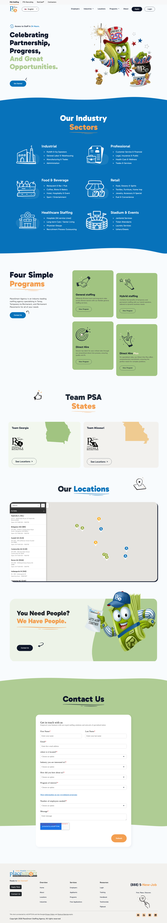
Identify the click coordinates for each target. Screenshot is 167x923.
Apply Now (15, 887)
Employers (75, 9)
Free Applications (76, 902)
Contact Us (18, 315)
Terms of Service (63, 914)
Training (102, 892)
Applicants (73, 892)
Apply (137, 9)
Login (150, 9)
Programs (73, 897)
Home (42, 888)
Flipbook (103, 907)
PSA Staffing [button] (14, 2)
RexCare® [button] (40, 2)
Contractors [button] (52, 2)
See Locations (22, 461)
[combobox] (30, 9)
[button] (82, 529)
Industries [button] (88, 9)
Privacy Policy (50, 914)
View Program (84, 309)
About (125, 9)
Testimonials (104, 902)
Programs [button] (114, 9)
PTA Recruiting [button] (28, 2)
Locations (101, 9)
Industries (43, 902)
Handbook (103, 897)
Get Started (18, 84)
